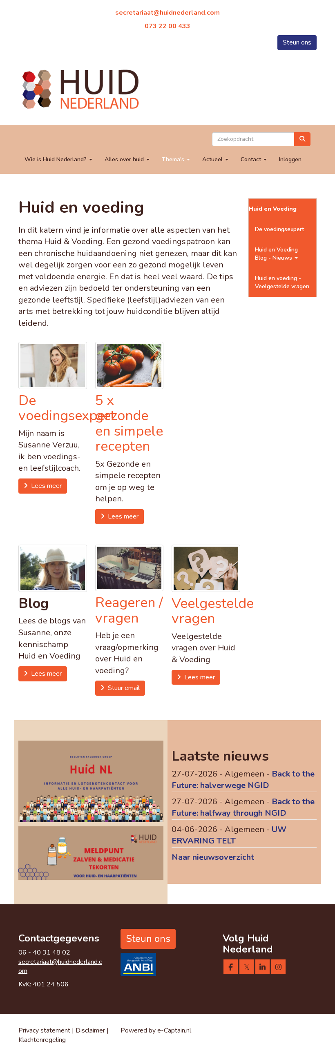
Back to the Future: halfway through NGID (243, 807)
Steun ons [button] (297, 42)
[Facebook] (231, 967)
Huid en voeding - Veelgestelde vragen (282, 282)
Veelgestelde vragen (213, 611)
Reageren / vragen (129, 610)
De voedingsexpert (66, 408)
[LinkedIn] (262, 967)
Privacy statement (44, 1030)
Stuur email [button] (122, 687)
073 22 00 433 (167, 26)
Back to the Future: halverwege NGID (243, 779)
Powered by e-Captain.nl (156, 1030)
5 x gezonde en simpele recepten (129, 423)
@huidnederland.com (167, 12)
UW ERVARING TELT (229, 835)
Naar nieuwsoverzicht (213, 857)
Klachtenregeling (42, 1039)
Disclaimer (91, 1030)
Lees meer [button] (45, 485)
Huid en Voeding (273, 209)
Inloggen (290, 159)
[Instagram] (278, 967)
